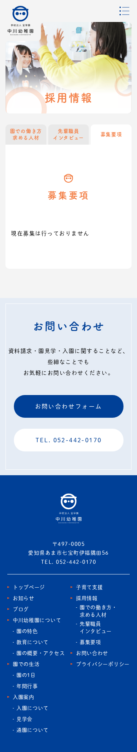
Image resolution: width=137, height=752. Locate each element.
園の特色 (27, 631)
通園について (32, 730)
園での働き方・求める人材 (98, 611)
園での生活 (26, 664)
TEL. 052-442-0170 (68, 440)
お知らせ (23, 598)
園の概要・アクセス (40, 653)
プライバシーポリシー (103, 664)
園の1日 (26, 675)
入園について (32, 708)
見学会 (24, 719)
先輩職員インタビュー (68, 134)
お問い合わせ (92, 653)
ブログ (21, 609)
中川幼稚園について (37, 620)
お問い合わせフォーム (68, 406)
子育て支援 (89, 587)
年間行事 (27, 686)
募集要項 (90, 642)
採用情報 (87, 598)
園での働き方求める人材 (26, 134)
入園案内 (23, 697)
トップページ (29, 587)
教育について (32, 642)
